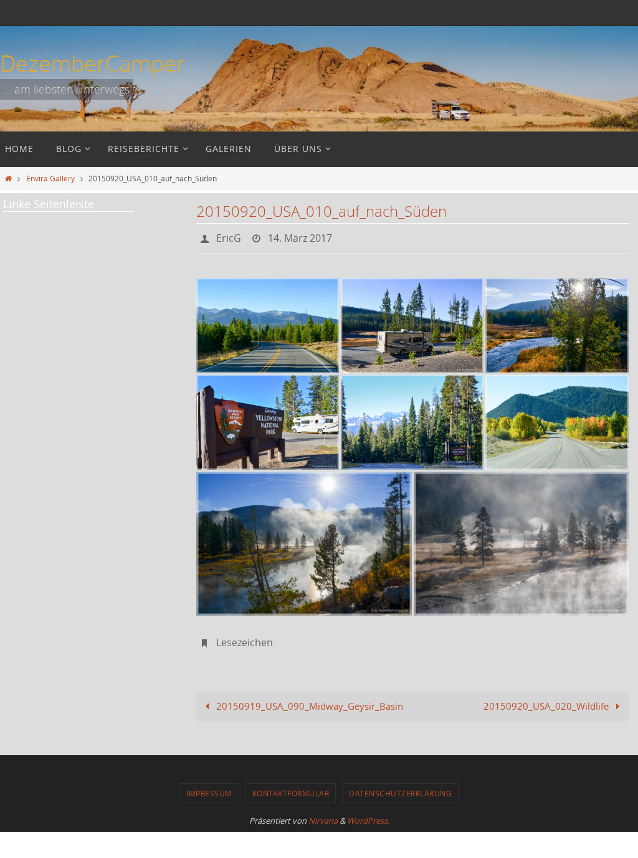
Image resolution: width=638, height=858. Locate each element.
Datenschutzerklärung (400, 786)
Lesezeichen (244, 637)
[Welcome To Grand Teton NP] (412, 419)
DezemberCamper (92, 63)
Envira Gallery (50, 178)
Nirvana (323, 813)
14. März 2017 (300, 237)
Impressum (209, 786)
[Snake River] (304, 540)
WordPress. (368, 813)
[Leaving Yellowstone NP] (267, 321)
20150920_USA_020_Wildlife (547, 699)
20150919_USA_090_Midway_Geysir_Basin (308, 699)
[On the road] (557, 419)
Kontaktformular (291, 786)
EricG (228, 237)
